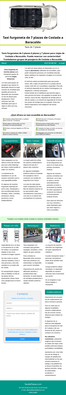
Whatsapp (41, 133)
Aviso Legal (33, 392)
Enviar (22, 339)
